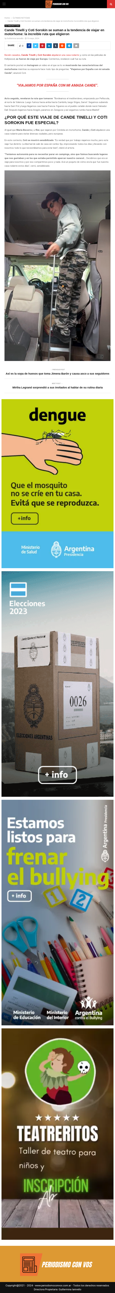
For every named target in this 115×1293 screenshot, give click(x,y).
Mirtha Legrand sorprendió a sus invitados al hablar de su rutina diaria (57, 387)
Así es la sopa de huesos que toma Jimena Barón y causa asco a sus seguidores (57, 373)
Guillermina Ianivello (15, 38)
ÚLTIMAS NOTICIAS (12, 26)
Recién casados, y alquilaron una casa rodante (41, 55)
